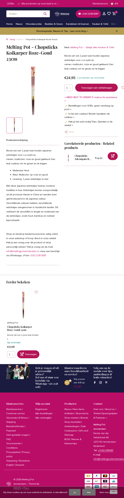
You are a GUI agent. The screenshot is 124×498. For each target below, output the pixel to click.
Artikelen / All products (76, 413)
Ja (75, 492)
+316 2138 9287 (37, 255)
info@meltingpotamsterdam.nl (22, 251)
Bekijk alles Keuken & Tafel (100, 47)
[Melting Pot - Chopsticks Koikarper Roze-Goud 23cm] (23, 305)
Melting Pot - (77, 47)
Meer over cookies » (109, 492)
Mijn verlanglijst (43, 417)
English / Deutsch (15, 464)
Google (77, 385)
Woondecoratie (34, 23)
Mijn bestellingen (44, 413)
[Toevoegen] (113, 156)
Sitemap (68, 434)
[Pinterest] (106, 383)
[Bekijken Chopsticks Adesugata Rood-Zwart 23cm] (68, 158)
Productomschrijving (17, 140)
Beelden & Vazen (54, 23)
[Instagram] (100, 383)
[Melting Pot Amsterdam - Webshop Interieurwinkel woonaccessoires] (62, 13)
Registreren (41, 409)
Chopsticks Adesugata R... (83, 157)
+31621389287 (106, 450)
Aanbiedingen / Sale (75, 426)
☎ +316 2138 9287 (88, 13)
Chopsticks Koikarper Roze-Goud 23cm (19, 328)
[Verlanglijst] (109, 14)
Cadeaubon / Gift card (76, 430)
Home (9, 23)
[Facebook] (94, 383)
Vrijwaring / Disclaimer (18, 460)
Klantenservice (100, 3)
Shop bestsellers (73, 421)
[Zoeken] (45, 13)
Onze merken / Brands (76, 417)
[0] (114, 14)
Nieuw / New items (74, 409)
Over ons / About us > (105, 409)
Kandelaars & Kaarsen (77, 23)
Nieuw (19, 23)
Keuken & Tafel (100, 23)
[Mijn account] (104, 14)
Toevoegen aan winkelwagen (96, 87)
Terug (12, 39)
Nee (89, 492)
